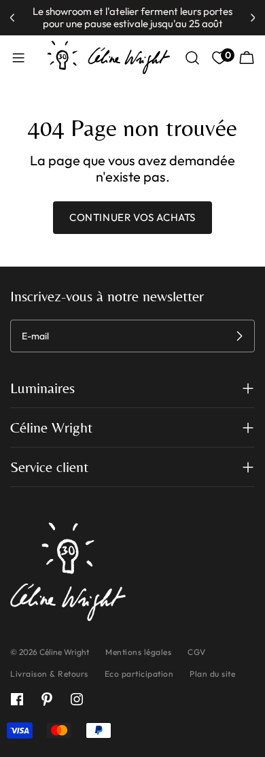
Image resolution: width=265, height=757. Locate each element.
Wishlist (226, 55)
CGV (197, 652)
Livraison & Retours (49, 674)
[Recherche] (192, 58)
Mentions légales (138, 652)
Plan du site (212, 674)
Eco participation (139, 674)
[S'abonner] (239, 336)
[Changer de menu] (18, 58)
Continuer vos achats (132, 217)
